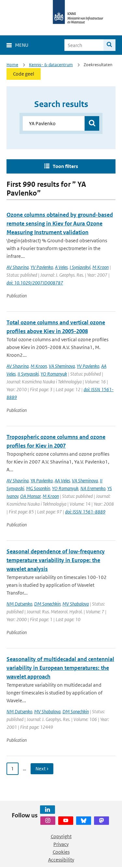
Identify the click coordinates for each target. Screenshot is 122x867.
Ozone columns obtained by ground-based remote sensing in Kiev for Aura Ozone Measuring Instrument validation (60, 223)
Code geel (23, 74)
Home (12, 64)
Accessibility (61, 860)
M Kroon (100, 267)
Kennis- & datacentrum (51, 64)
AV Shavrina (18, 267)
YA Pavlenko (42, 480)
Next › (41, 768)
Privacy (61, 844)
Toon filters (65, 166)
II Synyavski (28, 374)
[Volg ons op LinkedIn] (47, 809)
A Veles (61, 267)
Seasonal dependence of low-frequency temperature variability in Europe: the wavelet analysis (56, 560)
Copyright (61, 836)
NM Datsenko (19, 604)
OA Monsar (30, 496)
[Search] (109, 45)
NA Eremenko (92, 488)
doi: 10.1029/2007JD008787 (35, 283)
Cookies (61, 852)
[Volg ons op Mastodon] (101, 820)
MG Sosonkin (38, 488)
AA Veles (62, 480)
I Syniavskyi (80, 267)
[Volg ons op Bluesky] (83, 820)
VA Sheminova (62, 366)
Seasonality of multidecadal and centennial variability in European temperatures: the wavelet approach (60, 668)
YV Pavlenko (42, 267)
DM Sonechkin (47, 604)
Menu (21, 45)
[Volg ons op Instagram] (48, 820)
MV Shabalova (75, 604)
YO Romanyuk (54, 374)
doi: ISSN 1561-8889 (85, 512)
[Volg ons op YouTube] (66, 820)
